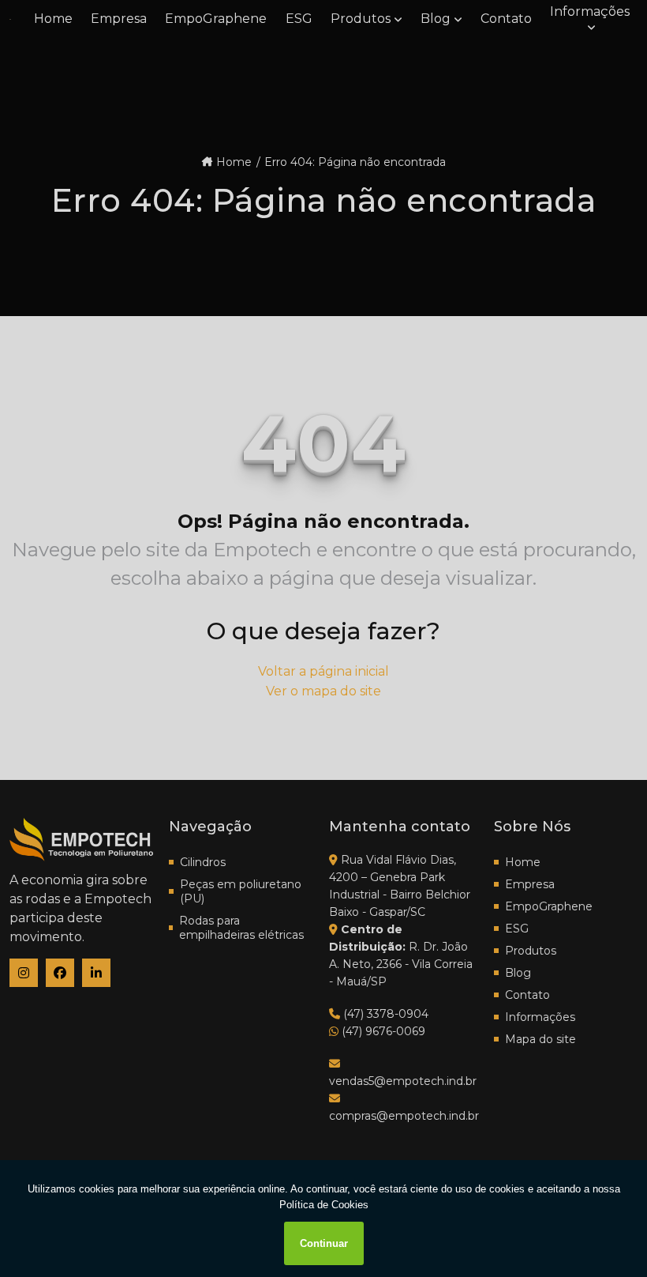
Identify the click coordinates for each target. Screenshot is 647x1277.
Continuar (324, 1243)
